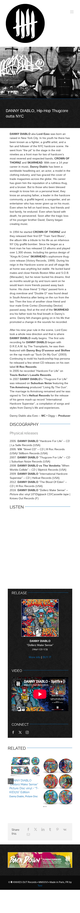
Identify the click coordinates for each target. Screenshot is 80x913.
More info (34, 657)
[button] (11, 793)
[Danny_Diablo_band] (40, 73)
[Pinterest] (57, 852)
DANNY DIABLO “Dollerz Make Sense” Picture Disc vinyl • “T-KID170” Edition (22, 786)
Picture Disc (29, 796)
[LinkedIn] (42, 852)
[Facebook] (28, 852)
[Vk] (64, 852)
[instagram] (27, 732)
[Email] (28, 857)
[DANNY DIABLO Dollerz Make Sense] (40, 600)
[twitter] (20, 732)
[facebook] (13, 732)
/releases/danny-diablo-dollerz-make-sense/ (56, 782)
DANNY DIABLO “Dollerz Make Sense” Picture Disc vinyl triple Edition (56, 817)
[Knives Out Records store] (40, 883)
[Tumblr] (50, 852)
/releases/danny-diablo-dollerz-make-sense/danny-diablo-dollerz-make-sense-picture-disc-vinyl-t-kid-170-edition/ (23, 766)
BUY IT (47, 657)
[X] (35, 852)
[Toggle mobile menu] (72, 12)
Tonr (40, 909)
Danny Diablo (15, 796)
